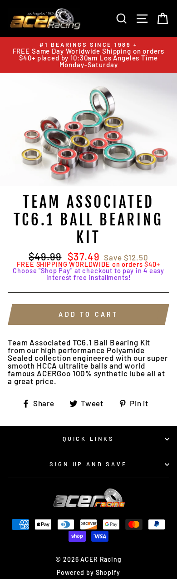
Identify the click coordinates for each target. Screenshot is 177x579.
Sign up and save (88, 464)
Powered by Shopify (88, 572)
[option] (88, 55)
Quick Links (88, 438)
